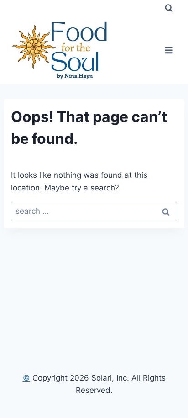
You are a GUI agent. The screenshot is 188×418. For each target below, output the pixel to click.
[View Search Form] (169, 8)
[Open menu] (168, 50)
